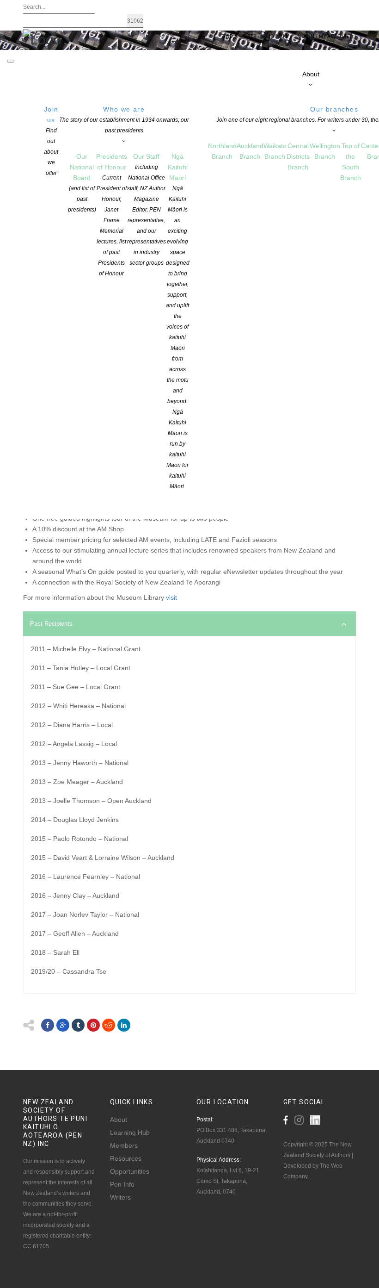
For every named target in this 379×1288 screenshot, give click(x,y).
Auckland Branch (250, 151)
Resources (125, 1158)
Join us (51, 141)
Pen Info (122, 1184)
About (118, 1119)
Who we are (124, 120)
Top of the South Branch (350, 161)
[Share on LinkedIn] (123, 1025)
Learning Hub (130, 1132)
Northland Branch (222, 151)
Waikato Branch (275, 151)
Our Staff (146, 209)
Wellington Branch (325, 151)
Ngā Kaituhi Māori (178, 321)
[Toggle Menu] (10, 61)
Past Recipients (51, 623)
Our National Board (82, 183)
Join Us (277, 36)
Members (124, 1145)
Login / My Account (324, 36)
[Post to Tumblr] (78, 1025)
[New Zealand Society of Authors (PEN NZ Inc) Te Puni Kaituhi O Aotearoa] (42, 39)
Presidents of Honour (111, 215)
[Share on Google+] (62, 1025)
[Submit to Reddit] (108, 1025)
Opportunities (129, 1171)
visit (171, 597)
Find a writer (239, 36)
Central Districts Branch (298, 156)
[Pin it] (93, 1025)
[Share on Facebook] (47, 1025)
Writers (120, 1197)
